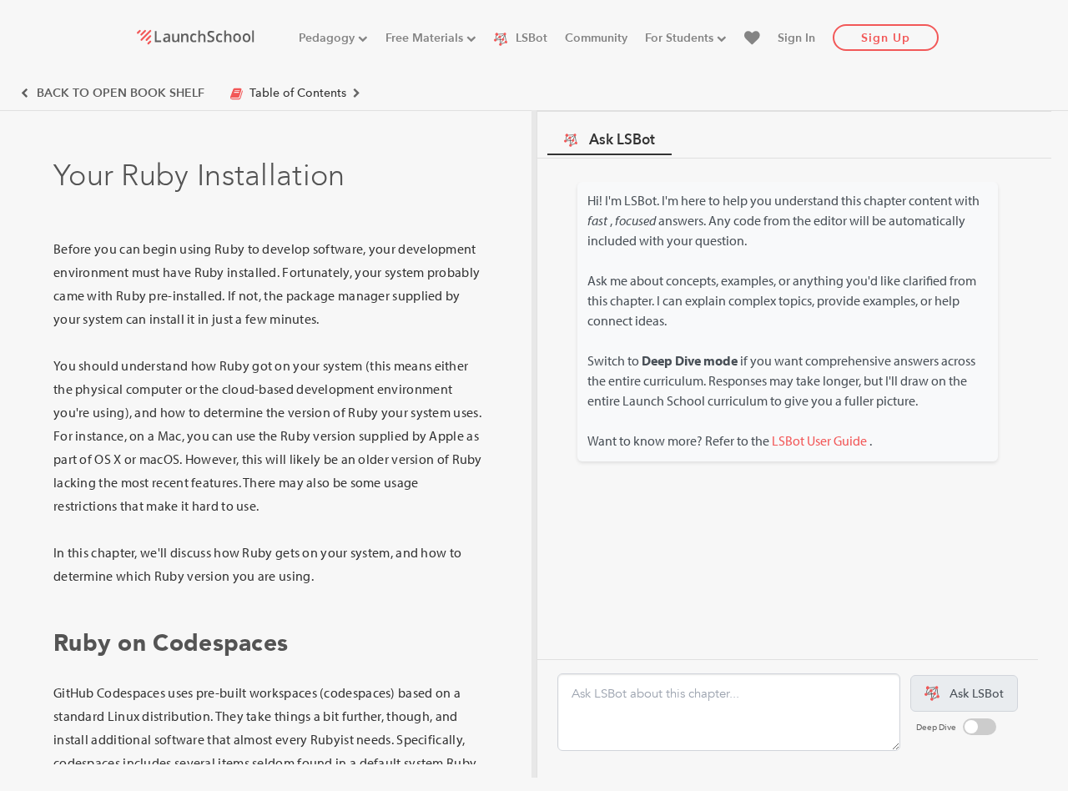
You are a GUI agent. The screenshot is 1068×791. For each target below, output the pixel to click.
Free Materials (425, 38)
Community (596, 38)
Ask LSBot (622, 139)
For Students (681, 38)
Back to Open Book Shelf (118, 93)
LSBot (529, 38)
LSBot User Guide (819, 440)
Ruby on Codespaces (170, 643)
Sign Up (885, 38)
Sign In (796, 38)
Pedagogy (328, 38)
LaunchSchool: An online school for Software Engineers (195, 36)
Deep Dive (936, 727)
